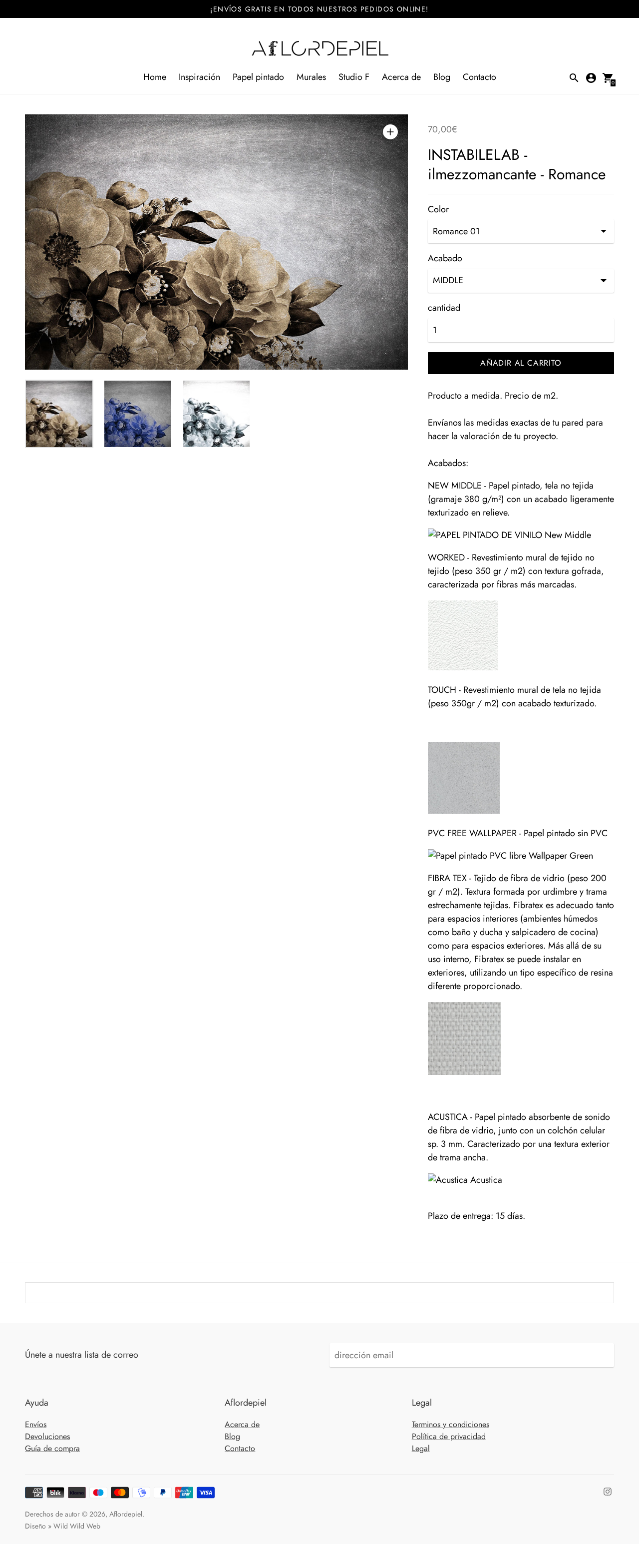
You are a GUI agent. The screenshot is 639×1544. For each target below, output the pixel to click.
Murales (311, 76)
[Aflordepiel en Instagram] (608, 1491)
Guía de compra (52, 1448)
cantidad (444, 308)
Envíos (35, 1424)
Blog (441, 76)
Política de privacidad (449, 1436)
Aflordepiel (125, 1514)
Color (438, 209)
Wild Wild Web (76, 1526)
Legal (421, 1448)
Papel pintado (258, 76)
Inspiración (199, 76)
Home (154, 76)
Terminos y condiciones (450, 1424)
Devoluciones (47, 1436)
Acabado (445, 258)
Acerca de (401, 76)
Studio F (353, 76)
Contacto (479, 76)
